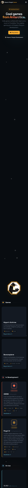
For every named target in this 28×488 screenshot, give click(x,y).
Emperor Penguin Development (15, 37)
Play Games (15, 32)
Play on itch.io (7, 334)
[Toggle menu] (26, 2)
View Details (7, 413)
